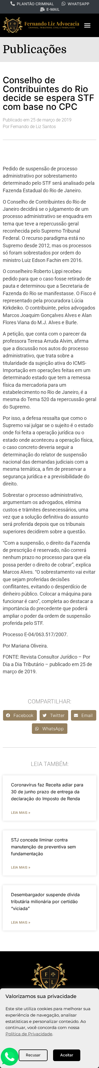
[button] (87, 25)
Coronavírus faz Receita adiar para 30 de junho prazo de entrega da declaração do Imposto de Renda (47, 791)
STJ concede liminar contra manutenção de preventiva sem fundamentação (43, 846)
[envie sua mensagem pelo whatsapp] (9, 1064)
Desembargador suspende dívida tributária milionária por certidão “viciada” (45, 901)
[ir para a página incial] (49, 977)
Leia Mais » (20, 812)
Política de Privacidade (29, 1033)
